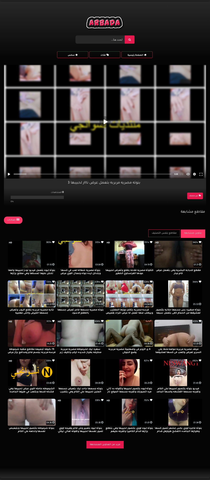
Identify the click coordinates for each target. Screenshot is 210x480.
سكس (71, 55)
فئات (103, 55)
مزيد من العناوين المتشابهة (105, 444)
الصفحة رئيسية (135, 55)
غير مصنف (193, 196)
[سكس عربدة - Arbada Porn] (105, 23)
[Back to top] (199, 470)
